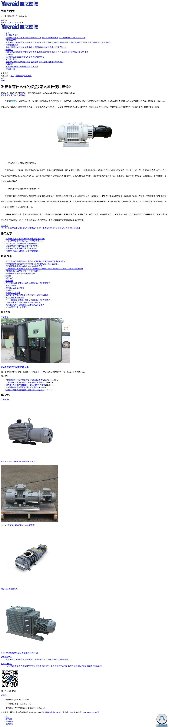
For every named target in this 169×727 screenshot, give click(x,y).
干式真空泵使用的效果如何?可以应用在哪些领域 (25, 385)
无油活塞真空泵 (75, 42)
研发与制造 (25, 62)
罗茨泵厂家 (11, 95)
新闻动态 (9, 64)
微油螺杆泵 (96, 42)
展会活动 (17, 67)
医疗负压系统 (11, 47)
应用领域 (17, 57)
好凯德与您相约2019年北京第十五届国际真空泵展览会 (28, 380)
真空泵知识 (25, 67)
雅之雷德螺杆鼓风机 (50, 38)
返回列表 (4, 226)
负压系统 (9, 281)
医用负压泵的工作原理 (15, 298)
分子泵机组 (37, 47)
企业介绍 (9, 62)
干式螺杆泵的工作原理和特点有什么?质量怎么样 (25, 239)
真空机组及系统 (12, 45)
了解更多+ (5, 317)
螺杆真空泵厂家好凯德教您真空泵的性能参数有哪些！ (28, 295)
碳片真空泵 (106, 42)
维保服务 (9, 50)
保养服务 (48, 52)
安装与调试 (27, 52)
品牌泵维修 (10, 52)
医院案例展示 (38, 57)
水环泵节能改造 (60, 47)
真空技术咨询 (38, 52)
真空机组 (20, 47)
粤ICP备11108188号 (91, 712)
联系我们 (4, 20)
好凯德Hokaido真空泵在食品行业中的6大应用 (24, 271)
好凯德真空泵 (11, 38)
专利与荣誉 (43, 62)
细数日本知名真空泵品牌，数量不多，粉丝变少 (25, 390)
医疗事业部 (10, 69)
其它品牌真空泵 (78, 38)
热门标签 (56, 712)
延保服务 (55, 52)
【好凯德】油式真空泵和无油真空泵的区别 (23, 302)
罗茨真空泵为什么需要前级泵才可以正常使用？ (25, 305)
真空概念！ (10, 290)
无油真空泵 (87, 42)
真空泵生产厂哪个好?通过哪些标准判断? (22, 244)
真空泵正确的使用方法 (15, 288)
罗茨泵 (3, 95)
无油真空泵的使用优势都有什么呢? (15, 367)
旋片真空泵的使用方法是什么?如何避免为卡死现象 (59, 228)
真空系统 (28, 47)
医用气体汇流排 (80, 666)
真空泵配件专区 (65, 38)
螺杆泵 (8, 276)
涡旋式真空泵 (40, 42)
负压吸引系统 (11, 286)
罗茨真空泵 (19, 42)
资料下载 (84, 52)
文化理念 (17, 62)
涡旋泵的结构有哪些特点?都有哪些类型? (22, 246)
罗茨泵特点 (21, 95)
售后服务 (19, 52)
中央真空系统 (47, 47)
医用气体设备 (26, 57)
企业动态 (9, 67)
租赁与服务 (64, 52)
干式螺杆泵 (29, 42)
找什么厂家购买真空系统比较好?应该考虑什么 (20, 228)
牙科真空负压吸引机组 (64, 666)
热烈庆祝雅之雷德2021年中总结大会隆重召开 (24, 266)
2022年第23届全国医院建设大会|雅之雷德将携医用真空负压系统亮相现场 (35, 261)
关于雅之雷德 (11, 59)
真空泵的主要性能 (13, 293)
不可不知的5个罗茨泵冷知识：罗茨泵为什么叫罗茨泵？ (28, 283)
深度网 (73, 712)
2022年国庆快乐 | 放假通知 (16, 307)
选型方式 (9, 278)
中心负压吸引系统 (13, 666)
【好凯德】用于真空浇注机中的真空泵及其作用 (25, 382)
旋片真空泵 (10, 42)
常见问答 (34, 67)
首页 (7, 33)
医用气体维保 (75, 52)
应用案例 (9, 57)
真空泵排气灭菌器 (28, 666)
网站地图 (49, 712)
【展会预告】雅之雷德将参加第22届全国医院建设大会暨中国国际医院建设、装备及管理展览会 (44, 269)
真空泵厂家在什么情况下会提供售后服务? (22, 251)
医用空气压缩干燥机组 (45, 666)
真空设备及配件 (12, 35)
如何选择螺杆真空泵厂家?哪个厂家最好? (22, 387)
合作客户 (52, 62)
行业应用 (9, 55)
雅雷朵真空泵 (35, 38)
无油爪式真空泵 (52, 42)
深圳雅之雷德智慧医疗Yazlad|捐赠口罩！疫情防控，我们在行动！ (32, 264)
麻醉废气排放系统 (94, 666)
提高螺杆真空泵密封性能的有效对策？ (21, 273)
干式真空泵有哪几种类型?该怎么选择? (21, 248)
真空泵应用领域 (23, 38)
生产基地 (34, 62)
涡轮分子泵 (64, 42)
